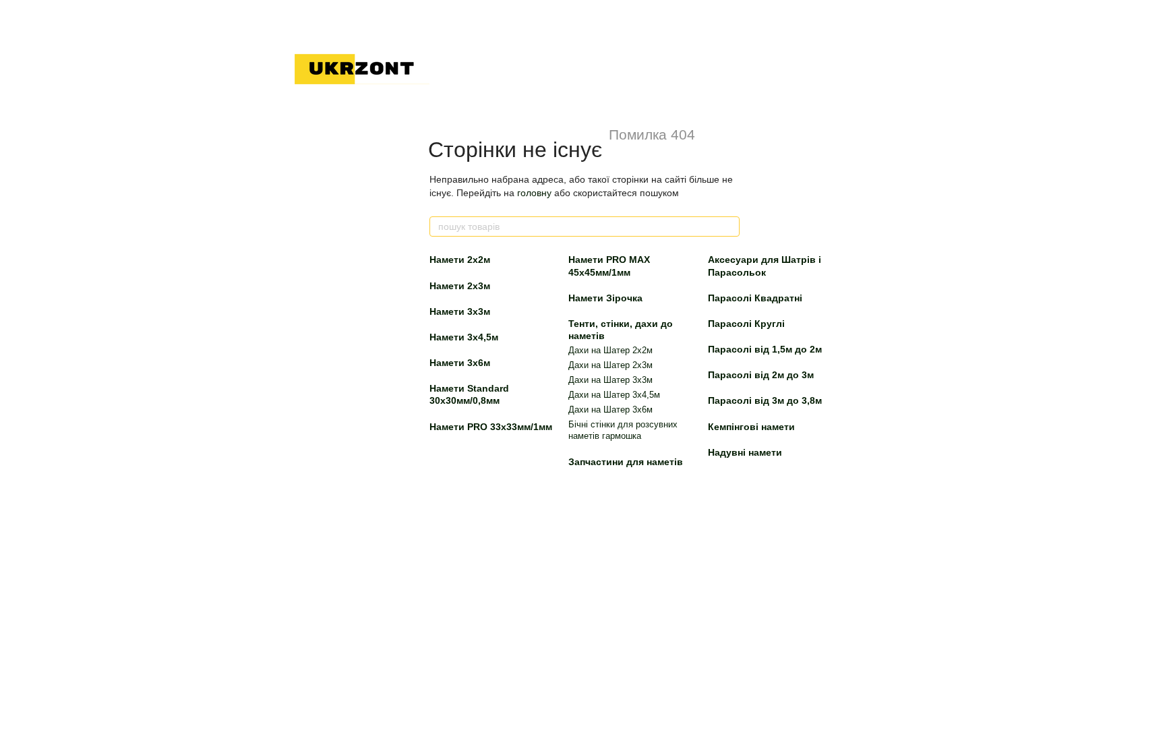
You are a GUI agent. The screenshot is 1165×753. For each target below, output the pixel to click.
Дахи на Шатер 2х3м (610, 365)
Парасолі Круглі (746, 323)
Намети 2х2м (459, 259)
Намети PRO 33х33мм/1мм (490, 426)
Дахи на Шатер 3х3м (610, 380)
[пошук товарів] (729, 226)
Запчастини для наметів (625, 461)
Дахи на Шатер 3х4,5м (614, 395)
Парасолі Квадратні (755, 298)
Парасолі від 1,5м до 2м (765, 349)
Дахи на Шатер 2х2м (610, 350)
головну (534, 192)
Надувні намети (745, 452)
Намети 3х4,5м (463, 337)
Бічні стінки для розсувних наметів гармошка (623, 430)
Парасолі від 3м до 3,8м (765, 400)
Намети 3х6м (459, 362)
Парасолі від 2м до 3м (761, 374)
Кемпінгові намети (751, 426)
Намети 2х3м (459, 285)
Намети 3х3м (459, 311)
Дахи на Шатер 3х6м (610, 409)
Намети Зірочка (605, 298)
